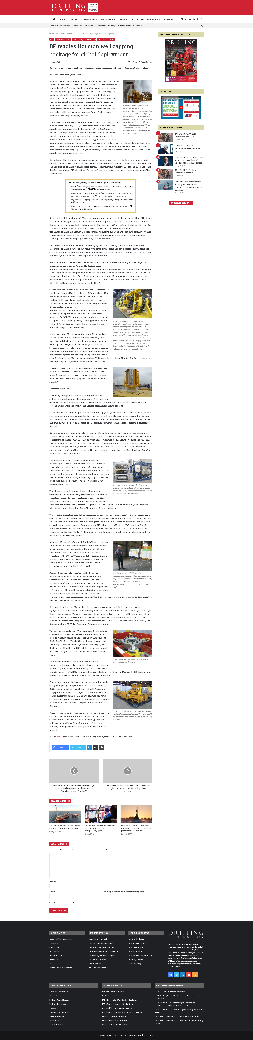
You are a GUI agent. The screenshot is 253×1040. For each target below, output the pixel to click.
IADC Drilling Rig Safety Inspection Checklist (122, 1012)
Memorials (54, 959)
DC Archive (169, 19)
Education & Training (58, 1012)
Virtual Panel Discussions (145, 19)
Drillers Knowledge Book (113, 992)
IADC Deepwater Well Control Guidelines (120, 1000)
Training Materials (57, 1024)
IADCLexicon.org (135, 947)
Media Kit (78, 26)
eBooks (52, 1008)
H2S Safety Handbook (111, 996)
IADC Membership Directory (141, 955)
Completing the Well (63, 39)
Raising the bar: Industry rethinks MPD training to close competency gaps (100, 828)
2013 (60, 33)
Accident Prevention (58, 992)
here (57, 736)
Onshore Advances (97, 959)
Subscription (55, 1020)
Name (52, 882)
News (62, 19)
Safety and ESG (90, 39)
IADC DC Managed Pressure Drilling (170, 992)
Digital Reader (107, 19)
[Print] (101, 747)
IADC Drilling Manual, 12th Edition (117, 1004)
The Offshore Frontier (106, 39)
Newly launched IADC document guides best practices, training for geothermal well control (136, 828)
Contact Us (137, 26)
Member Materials (57, 1016)
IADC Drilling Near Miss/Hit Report (117, 1008)
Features (74, 19)
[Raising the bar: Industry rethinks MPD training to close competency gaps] (101, 814)
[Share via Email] (95, 747)
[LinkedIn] (89, 747)
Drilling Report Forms (59, 1000)
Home (54, 33)
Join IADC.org (134, 963)
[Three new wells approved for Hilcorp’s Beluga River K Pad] (165, 149)
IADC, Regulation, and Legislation (103, 951)
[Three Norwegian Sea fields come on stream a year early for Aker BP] (65, 814)
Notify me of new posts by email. (67, 903)
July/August (77, 39)
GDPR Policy (148, 1035)
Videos (123, 19)
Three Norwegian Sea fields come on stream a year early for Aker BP (65, 827)
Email (52, 891)
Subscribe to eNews (181, 203)
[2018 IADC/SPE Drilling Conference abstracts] (165, 137)
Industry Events (124, 26)
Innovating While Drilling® (101, 955)
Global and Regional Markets (101, 947)
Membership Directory (105, 26)
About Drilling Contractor (61, 26)
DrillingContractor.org (110, 1035)
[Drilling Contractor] (73, 7)
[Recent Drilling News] (181, 81)
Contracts (53, 996)
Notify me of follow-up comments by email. (125, 891)
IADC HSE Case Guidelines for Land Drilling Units (177, 1016)
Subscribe (89, 26)
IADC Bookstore (135, 951)
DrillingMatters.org (137, 943)
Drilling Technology (58, 1004)
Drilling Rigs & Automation (101, 943)
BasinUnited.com (136, 939)
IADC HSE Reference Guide (114, 1016)
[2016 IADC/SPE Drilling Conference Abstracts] (165, 174)
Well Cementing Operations (114, 1024)
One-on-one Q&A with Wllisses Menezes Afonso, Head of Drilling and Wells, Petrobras (189, 160)
